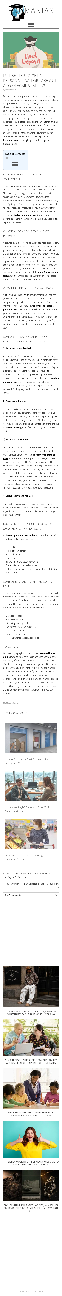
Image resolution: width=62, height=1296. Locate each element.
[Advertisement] (31, 932)
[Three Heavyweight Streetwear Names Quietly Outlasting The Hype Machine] (31, 1157)
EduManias (31, 10)
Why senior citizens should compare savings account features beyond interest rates (31, 1061)
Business (16, 703)
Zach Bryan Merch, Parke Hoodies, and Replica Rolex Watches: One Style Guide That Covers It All (31, 1208)
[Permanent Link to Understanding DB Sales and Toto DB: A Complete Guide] (31, 773)
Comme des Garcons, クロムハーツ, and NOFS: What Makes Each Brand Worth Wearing (31, 1013)
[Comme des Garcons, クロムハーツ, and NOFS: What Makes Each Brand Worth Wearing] (31, 1006)
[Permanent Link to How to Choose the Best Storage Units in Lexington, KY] (31, 725)
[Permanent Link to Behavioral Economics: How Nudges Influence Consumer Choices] (31, 821)
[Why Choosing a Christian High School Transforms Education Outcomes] (31, 1107)
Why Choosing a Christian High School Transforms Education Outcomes (31, 1114)
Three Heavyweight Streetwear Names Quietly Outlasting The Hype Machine (31, 1163)
